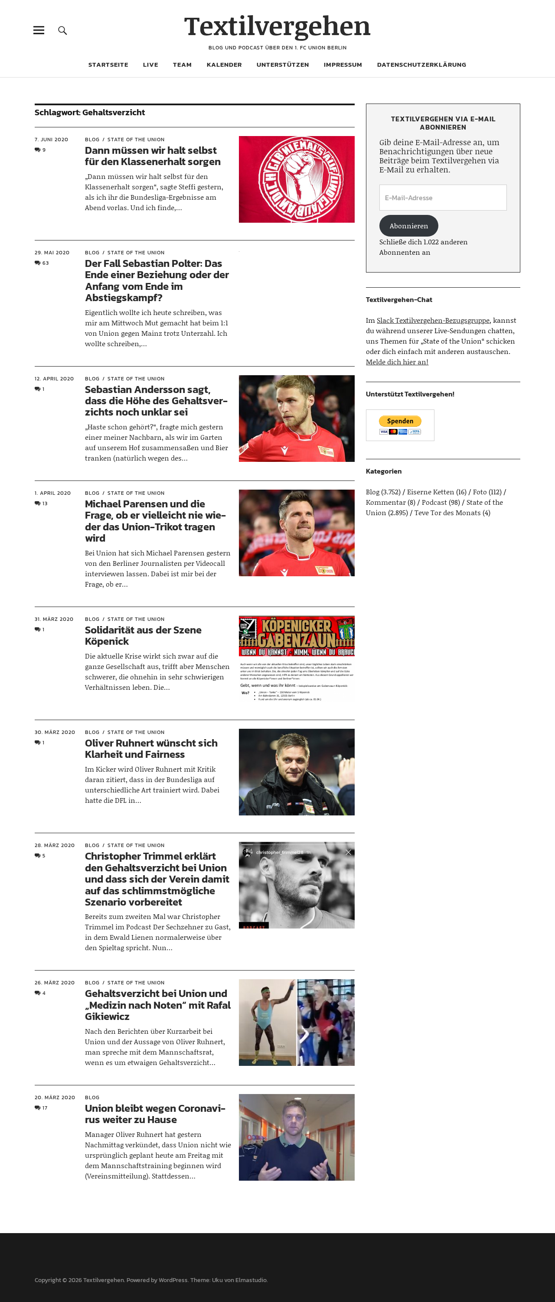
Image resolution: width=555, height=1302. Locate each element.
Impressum (343, 64)
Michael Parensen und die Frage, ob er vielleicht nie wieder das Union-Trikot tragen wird (155, 520)
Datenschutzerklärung (422, 64)
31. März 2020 (54, 619)
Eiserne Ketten (430, 492)
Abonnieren (409, 226)
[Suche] (62, 30)
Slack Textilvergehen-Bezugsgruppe (433, 320)
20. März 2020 (55, 1097)
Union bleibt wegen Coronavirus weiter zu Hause (155, 1114)
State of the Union (136, 139)
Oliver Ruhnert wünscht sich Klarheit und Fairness (151, 748)
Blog (92, 139)
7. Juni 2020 (52, 139)
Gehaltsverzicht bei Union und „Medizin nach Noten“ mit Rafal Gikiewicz (158, 1005)
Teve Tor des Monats (448, 512)
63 (45, 263)
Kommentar (386, 502)
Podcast (434, 502)
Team (182, 64)
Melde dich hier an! (397, 362)
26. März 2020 (55, 983)
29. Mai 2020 (52, 253)
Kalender (224, 64)
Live (150, 64)
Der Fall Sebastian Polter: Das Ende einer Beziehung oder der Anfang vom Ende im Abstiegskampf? (157, 280)
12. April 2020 (54, 379)
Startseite (108, 64)
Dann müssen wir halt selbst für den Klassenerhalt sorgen (153, 156)
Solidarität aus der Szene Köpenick (143, 635)
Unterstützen (283, 64)
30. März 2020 (55, 732)
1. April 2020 (53, 493)
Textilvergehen (277, 25)
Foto (480, 492)
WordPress (173, 1280)
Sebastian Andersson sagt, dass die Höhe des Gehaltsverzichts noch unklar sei (156, 401)
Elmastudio (251, 1280)
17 (45, 1108)
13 (45, 503)
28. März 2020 (55, 845)
